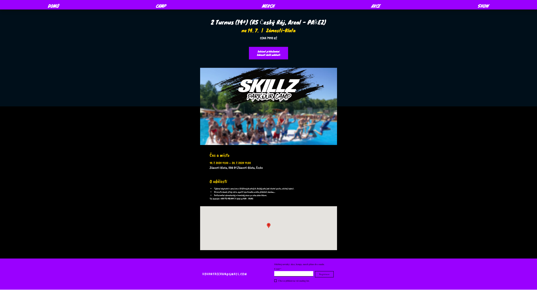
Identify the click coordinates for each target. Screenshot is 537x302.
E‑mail (277, 269)
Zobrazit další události (268, 54)
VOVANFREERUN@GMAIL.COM (224, 274)
